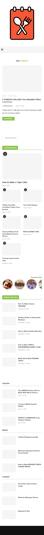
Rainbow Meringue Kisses (28, 497)
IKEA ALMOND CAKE (31, 232)
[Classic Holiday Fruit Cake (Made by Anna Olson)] (11, 222)
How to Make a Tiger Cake (14, 182)
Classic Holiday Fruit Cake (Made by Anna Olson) (10, 234)
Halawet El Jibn (24, 511)
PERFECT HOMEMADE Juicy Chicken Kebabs (29, 419)
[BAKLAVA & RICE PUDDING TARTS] (9, 361)
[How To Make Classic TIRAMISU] (9, 307)
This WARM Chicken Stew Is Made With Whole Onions (29, 392)
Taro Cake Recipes (30, 205)
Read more (8, 118)
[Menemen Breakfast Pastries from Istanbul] (9, 454)
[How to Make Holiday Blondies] (9, 334)
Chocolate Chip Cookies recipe (27, 485)
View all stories (36, 277)
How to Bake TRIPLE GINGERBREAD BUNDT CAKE (29, 346)
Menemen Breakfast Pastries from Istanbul (29, 452)
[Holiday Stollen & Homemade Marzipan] (9, 320)
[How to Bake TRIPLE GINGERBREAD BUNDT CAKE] (9, 348)
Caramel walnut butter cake (10, 259)
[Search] (42, 49)
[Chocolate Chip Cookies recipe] (9, 487)
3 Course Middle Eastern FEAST (27, 405)
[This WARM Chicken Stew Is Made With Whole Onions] (9, 393)
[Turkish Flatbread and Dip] (9, 440)
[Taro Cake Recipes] (32, 196)
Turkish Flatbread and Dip (28, 437)
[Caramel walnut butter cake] (11, 249)
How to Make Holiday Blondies (30, 331)
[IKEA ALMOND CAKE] (32, 222)
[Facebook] (34, 49)
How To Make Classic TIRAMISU (26, 305)
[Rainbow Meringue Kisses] (9, 500)
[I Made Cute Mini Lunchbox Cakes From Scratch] (11, 196)
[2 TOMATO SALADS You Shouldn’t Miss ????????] (22, 78)
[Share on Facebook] (21, 123)
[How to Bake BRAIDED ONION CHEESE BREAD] (9, 467)
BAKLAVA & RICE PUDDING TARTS (28, 360)
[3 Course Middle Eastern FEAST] (9, 407)
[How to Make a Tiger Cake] (22, 166)
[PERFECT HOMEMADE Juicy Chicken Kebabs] (9, 421)
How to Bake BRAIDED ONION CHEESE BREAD (29, 466)
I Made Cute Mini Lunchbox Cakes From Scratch (11, 207)
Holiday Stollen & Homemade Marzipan (29, 319)
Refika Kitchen (8, 106)
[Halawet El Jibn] (9, 514)
